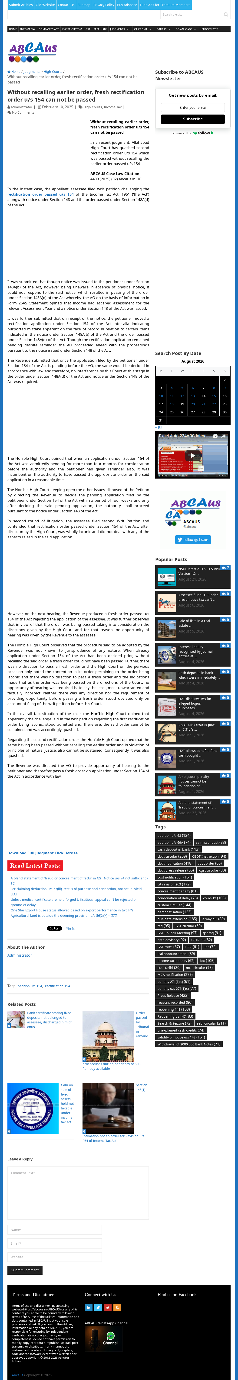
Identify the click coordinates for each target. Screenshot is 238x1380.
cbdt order (210, 863)
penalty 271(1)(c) (174, 981)
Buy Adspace (127, 5)
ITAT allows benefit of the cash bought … (198, 752)
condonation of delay (178, 898)
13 (193, 396)
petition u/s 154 (30, 986)
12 (182, 396)
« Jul (158, 427)
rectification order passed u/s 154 (40, 194)
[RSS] (117, 1307)
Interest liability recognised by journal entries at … (195, 651)
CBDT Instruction (209, 856)
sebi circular (211, 1023)
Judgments (117, 29)
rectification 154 (57, 986)
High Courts (53, 71)
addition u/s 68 (174, 835)
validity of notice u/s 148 (181, 1037)
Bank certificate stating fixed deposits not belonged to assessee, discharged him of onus (49, 1020)
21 (203, 404)
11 (172, 396)
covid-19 (214, 898)
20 (193, 404)
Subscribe (193, 119)
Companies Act (49, 29)
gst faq (212, 932)
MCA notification (175, 974)
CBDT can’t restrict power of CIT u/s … (198, 727)
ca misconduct (211, 842)
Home (13, 29)
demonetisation (175, 911)
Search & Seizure (175, 1023)
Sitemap (84, 5)
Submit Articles (21, 5)
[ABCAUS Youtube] (192, 477)
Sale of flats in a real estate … (194, 623)
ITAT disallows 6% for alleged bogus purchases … (194, 703)
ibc (211, 946)
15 (214, 396)
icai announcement (176, 953)
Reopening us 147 (175, 1016)
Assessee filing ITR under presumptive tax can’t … (198, 597)
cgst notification (175, 877)
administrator (21, 107)
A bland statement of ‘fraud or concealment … (197, 804)
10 (161, 396)
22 (214, 404)
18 (172, 404)
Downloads (184, 29)
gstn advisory (172, 939)
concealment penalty (178, 891)
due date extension (177, 918)
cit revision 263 (174, 884)
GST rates (169, 946)
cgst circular (212, 870)
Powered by (181, 133)
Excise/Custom (72, 29)
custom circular (174, 904)
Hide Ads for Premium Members (165, 5)
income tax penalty (176, 960)
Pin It (70, 928)
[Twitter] (98, 1307)
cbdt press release (176, 870)
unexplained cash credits (181, 1030)
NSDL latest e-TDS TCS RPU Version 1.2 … (199, 571)
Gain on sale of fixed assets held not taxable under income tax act (67, 1103)
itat (207, 960)
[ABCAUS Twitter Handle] (193, 548)
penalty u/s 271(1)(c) (177, 988)
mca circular (199, 967)
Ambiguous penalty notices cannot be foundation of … (193, 781)
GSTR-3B (201, 939)
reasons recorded (175, 1002)
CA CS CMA (140, 29)
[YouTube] (108, 1307)
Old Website (45, 5)
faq (164, 925)
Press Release (173, 995)
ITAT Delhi (169, 967)
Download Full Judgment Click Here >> (42, 853)
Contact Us (66, 5)
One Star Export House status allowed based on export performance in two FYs (72, 910)
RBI (104, 29)
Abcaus (17, 1375)
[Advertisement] (146, 51)
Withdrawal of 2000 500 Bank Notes (189, 1044)
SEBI (96, 29)
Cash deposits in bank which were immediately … (199, 675)
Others (161, 29)
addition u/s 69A (174, 842)
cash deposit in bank (178, 849)
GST (88, 29)
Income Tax (27, 29)
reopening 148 (174, 1009)
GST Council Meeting (178, 932)
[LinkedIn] (89, 1307)
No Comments (23, 112)
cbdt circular (172, 856)
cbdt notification (175, 863)
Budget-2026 (210, 29)
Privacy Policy (103, 5)
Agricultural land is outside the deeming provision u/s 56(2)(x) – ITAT (64, 915)
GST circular (188, 925)
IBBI (192, 946)
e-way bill (213, 918)
